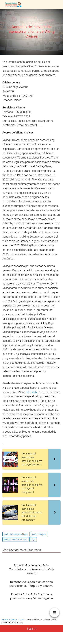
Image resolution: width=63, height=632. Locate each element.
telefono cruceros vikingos (15, 539)
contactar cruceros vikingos (16, 534)
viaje (33, 539)
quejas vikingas (39, 534)
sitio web (31, 392)
